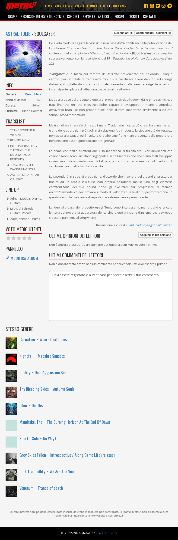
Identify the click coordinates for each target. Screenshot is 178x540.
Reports (89, 16)
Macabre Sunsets (51, 356)
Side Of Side (29, 438)
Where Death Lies (53, 339)
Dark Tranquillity (32, 471)
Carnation (27, 339)
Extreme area (72, 6)
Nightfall (26, 356)
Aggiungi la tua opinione (155, 235)
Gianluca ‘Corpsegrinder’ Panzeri (149, 225)
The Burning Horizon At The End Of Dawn (78, 422)
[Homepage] (21, 6)
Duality (24, 372)
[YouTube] (152, 6)
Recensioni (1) (123, 33)
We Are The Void (62, 471)
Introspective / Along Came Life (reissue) (82, 455)
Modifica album (24, 258)
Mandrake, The (30, 422)
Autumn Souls (63, 389)
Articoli (104, 16)
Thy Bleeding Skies (34, 389)
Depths (37, 405)
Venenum (26, 488)
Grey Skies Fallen (32, 455)
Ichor (23, 405)
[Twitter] (158, 6)
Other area (118, 6)
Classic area (53, 6)
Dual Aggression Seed (51, 372)
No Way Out (52, 438)
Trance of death (50, 488)
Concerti (73, 16)
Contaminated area (95, 6)
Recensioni (28, 16)
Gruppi (13, 16)
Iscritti (134, 16)
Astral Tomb (18, 33)
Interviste (43, 16)
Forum (119, 16)
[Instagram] (169, 6)
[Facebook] (146, 6)
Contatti (149, 16)
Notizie (59, 16)
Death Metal (33, 94)
